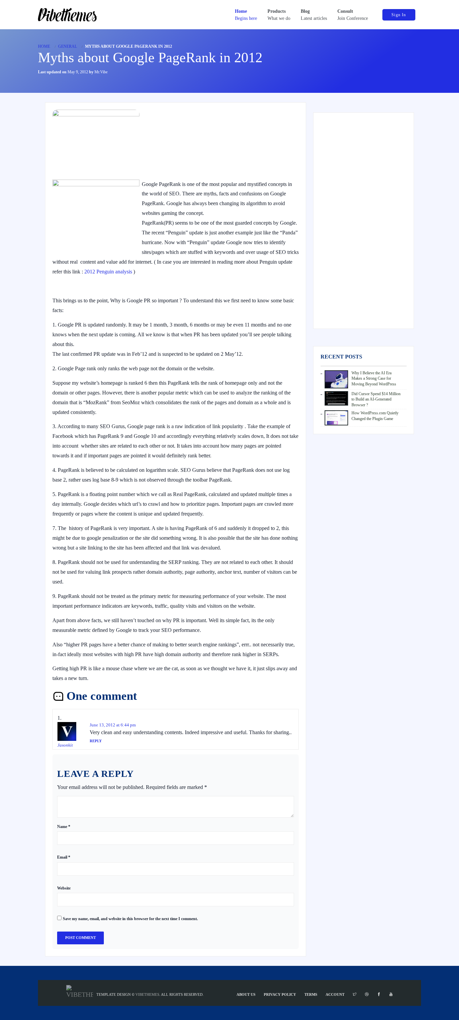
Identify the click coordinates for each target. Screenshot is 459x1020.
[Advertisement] (364, 221)
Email (63, 857)
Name (63, 826)
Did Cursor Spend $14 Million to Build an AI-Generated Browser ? (376, 399)
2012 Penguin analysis (108, 271)
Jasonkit (65, 745)
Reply (96, 741)
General (67, 46)
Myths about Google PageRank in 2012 (150, 57)
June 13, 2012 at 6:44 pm (113, 725)
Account (335, 994)
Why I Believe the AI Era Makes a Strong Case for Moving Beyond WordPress (373, 378)
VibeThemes (147, 994)
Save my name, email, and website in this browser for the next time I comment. (130, 918)
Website (64, 888)
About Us (246, 994)
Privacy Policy (280, 994)
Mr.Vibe (101, 72)
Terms (310, 994)
